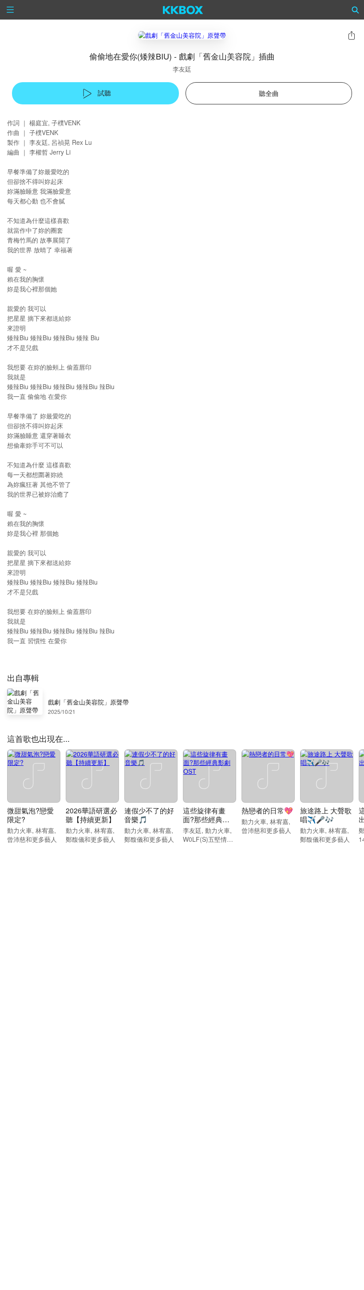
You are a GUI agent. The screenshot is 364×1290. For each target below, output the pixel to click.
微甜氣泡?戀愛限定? (30, 814)
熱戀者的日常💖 (267, 810)
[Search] (355, 9)
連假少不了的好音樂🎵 (149, 814)
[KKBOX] (183, 10)
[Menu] (10, 9)
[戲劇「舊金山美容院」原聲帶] (182, 35)
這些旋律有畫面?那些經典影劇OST (206, 819)
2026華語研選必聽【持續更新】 (91, 814)
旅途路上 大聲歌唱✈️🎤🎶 (326, 814)
